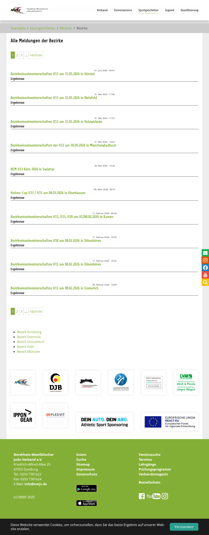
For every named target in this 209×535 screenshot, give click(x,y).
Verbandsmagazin (153, 474)
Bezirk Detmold (29, 337)
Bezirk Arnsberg (29, 332)
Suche (81, 459)
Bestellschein (149, 482)
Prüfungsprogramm (155, 469)
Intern (81, 454)
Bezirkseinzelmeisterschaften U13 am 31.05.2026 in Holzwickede (56, 122)
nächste (36, 55)
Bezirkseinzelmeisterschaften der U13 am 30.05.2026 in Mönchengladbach (63, 145)
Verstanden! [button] (184, 527)
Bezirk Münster (28, 351)
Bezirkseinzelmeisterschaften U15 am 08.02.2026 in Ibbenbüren (56, 264)
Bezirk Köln (25, 346)
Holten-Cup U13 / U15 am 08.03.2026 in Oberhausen (48, 193)
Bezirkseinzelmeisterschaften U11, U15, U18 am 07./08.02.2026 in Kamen (62, 217)
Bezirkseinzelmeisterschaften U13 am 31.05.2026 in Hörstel (53, 74)
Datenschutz (86, 474)
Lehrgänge (147, 464)
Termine (145, 459)
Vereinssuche (149, 454)
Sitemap (83, 464)
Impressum (85, 469)
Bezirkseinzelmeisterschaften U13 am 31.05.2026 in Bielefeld (54, 98)
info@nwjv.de (35, 484)
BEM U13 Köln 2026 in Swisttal (32, 169)
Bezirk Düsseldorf (30, 342)
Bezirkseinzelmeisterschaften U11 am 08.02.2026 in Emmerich (54, 288)
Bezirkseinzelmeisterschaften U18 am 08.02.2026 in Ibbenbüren (56, 241)
